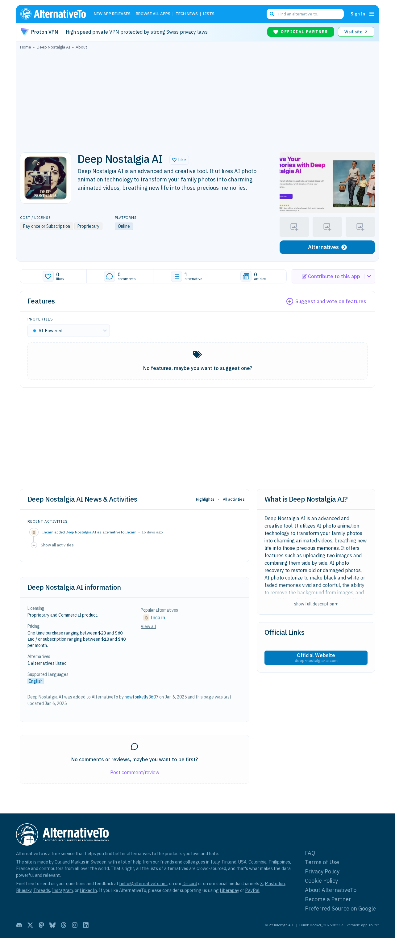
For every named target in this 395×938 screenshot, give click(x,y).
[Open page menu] (372, 14)
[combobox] (305, 14)
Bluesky (23, 890)
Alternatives (323, 247)
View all (148, 626)
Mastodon (275, 883)
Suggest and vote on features (330, 301)
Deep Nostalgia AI (81, 532)
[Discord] (19, 925)
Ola (58, 862)
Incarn (130, 532)
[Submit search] (272, 14)
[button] (179, 160)
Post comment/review (134, 772)
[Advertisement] (197, 99)
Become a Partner (328, 899)
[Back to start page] (55, 13)
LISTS (208, 14)
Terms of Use (322, 862)
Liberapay (229, 890)
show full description (316, 604)
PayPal (252, 890)
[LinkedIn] (86, 925)
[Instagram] (75, 925)
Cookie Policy (321, 880)
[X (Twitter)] (30, 925)
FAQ (310, 852)
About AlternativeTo (330, 889)
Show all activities (57, 545)
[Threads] (63, 925)
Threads (41, 890)
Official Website (316, 657)
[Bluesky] (52, 925)
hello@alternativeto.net (143, 883)
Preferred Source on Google (340, 908)
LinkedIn (88, 890)
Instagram (62, 890)
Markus (78, 862)
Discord (189, 883)
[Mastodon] (41, 925)
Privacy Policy (322, 871)
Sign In (358, 14)
